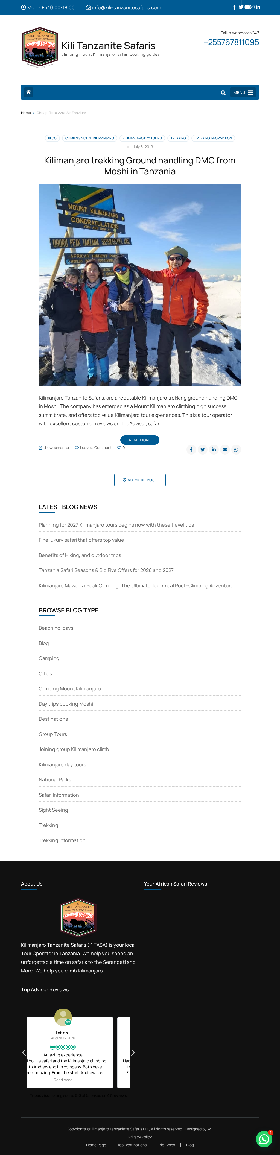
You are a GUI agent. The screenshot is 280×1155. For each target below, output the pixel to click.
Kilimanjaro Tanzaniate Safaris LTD (119, 1128)
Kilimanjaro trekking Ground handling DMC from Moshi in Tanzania (140, 165)
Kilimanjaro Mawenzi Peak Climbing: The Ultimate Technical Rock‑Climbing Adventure (136, 585)
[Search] (223, 93)
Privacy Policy (140, 1137)
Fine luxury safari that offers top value (81, 540)
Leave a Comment (96, 447)
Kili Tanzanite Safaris (109, 45)
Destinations (53, 719)
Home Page (96, 1144)
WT (210, 1128)
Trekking (178, 138)
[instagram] (250, 3)
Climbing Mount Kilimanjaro (89, 138)
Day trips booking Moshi (66, 703)
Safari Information (59, 795)
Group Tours (53, 734)
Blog (52, 138)
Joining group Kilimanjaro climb (74, 749)
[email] (225, 450)
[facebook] (233, 3)
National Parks (55, 779)
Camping (49, 658)
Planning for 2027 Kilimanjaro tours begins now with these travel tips (116, 524)
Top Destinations (132, 1144)
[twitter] (238, 3)
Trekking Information (213, 138)
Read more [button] (78, 1079)
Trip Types (166, 1144)
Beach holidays (56, 628)
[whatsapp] (236, 450)
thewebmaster (56, 447)
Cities (45, 673)
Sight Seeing (53, 810)
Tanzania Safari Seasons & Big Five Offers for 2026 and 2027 (106, 570)
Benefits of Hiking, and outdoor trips (80, 555)
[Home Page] (28, 92)
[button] (132, 1054)
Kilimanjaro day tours (142, 138)
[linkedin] (256, 3)
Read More (140, 440)
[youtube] (244, 3)
